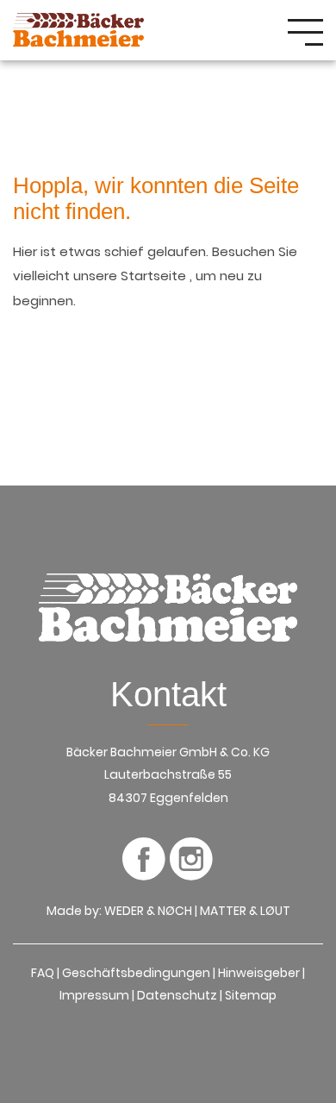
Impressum (94, 995)
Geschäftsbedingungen (136, 972)
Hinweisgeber (259, 972)
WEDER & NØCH (148, 910)
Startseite (155, 275)
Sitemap (251, 995)
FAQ (42, 972)
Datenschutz (177, 995)
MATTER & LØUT (245, 910)
